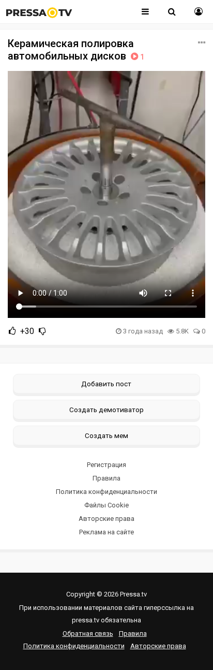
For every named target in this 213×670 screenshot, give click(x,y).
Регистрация (106, 465)
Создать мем (106, 435)
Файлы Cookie (106, 505)
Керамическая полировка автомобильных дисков (76, 49)
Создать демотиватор (106, 409)
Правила (106, 478)
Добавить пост (106, 384)
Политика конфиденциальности (106, 492)
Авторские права (106, 518)
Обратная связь (88, 633)
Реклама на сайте (106, 532)
